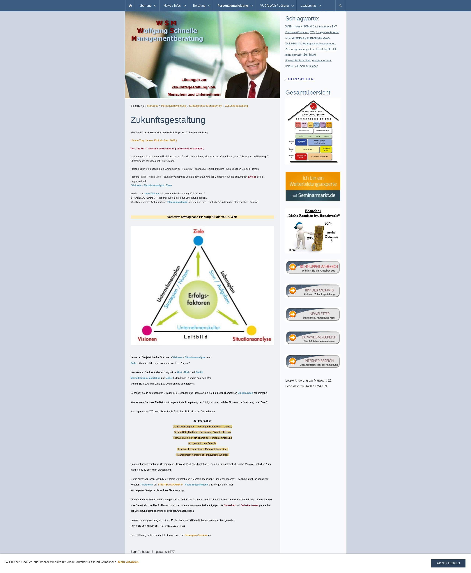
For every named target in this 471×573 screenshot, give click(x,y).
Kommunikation (323, 26)
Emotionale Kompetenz (297, 32)
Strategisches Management (205, 105)
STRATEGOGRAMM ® (170, 484)
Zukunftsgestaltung (236, 105)
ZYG (312, 32)
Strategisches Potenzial (327, 32)
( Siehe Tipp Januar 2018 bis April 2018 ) (154, 140)
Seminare (309, 54)
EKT (334, 26)
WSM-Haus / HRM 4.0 (299, 26)
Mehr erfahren (128, 562)
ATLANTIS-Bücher (306, 65)
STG (288, 37)
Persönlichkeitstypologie (298, 60)
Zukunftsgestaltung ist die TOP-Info (306, 49)
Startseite (152, 105)
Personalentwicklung (173, 105)
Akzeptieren (448, 563)
